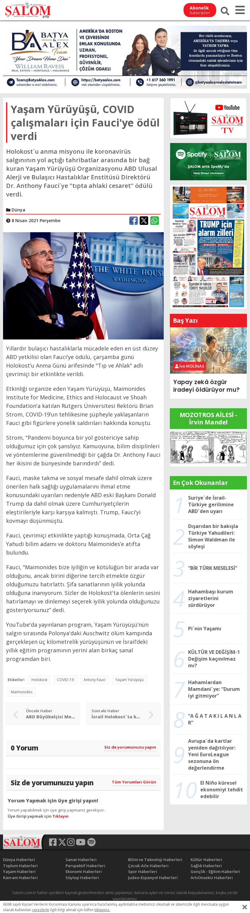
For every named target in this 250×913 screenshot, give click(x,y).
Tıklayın (60, 816)
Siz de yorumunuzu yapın (130, 747)
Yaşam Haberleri (19, 871)
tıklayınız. (102, 909)
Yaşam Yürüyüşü (129, 679)
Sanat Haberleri (81, 859)
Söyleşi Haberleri (82, 877)
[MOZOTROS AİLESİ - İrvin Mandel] (208, 447)
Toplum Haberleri (20, 865)
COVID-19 (65, 679)
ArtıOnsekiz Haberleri (212, 877)
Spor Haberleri (142, 871)
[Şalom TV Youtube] (208, 118)
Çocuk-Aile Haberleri (148, 865)
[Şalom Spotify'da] (208, 161)
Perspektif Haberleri (85, 865)
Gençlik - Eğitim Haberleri (215, 871)
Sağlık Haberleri (206, 865)
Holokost (39, 679)
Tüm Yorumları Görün (134, 782)
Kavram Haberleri (20, 877)
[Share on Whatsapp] (154, 220)
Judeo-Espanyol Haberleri (153, 877)
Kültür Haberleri (206, 859)
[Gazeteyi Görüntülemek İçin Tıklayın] (208, 246)
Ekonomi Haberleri (84, 871)
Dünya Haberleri (19, 859)
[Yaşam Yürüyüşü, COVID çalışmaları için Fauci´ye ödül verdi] (83, 285)
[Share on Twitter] (144, 220)
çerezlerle (40, 909)
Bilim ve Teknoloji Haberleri (155, 859)
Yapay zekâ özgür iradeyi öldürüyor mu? (206, 386)
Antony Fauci (94, 679)
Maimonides (21, 692)
